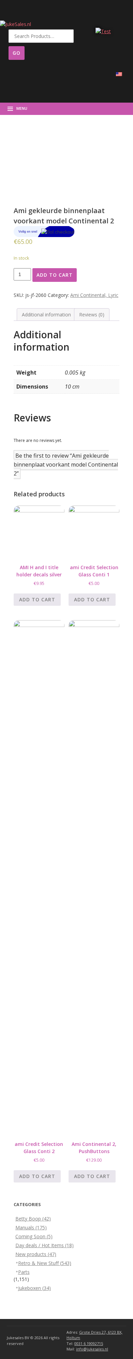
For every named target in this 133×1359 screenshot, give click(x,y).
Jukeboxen (34, 1288)
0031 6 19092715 (88, 1343)
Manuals (31, 1227)
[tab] (46, 314)
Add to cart (54, 275)
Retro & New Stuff (44, 1263)
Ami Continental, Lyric (94, 295)
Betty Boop (33, 1218)
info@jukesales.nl (92, 1348)
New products (35, 1254)
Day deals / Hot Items (44, 1245)
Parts (24, 1272)
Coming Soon (34, 1236)
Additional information (46, 314)
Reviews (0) (91, 314)
